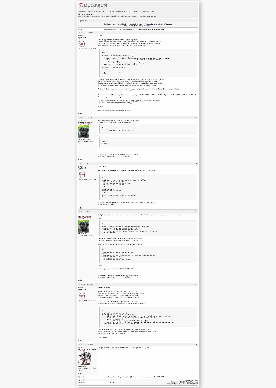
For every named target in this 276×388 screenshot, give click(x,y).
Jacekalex (82, 120)
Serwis (80, 370)
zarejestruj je (99, 16)
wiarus (80, 36)
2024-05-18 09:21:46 (86, 344)
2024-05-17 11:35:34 (86, 163)
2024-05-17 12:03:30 (86, 212)
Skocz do (81, 380)
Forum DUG (103, 11)
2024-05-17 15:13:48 (86, 284)
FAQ (89, 11)
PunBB (195, 380)
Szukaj (128, 11)
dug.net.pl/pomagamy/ (144, 26)
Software (126, 29)
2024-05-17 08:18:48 (86, 117)
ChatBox (111, 11)
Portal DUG (82, 11)
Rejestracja (136, 11)
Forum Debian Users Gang (112, 29)
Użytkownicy (120, 11)
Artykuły (95, 11)
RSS (152, 11)
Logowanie (145, 11)
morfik (80, 348)
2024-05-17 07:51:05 (86, 32)
